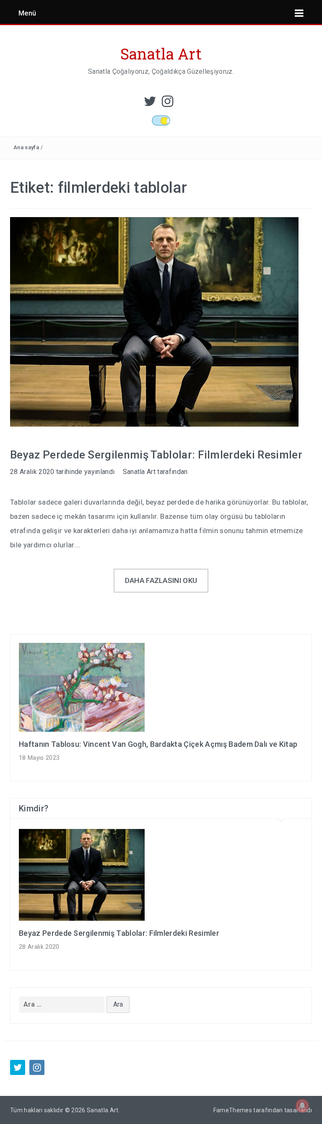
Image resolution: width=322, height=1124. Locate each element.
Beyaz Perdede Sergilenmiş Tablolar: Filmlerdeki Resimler (156, 454)
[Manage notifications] (302, 1105)
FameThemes (232, 1110)
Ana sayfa (26, 147)
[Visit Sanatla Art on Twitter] (150, 104)
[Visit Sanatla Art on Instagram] (167, 104)
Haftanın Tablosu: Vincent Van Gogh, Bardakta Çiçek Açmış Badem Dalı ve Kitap (158, 744)
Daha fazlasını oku (161, 580)
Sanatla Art (161, 54)
